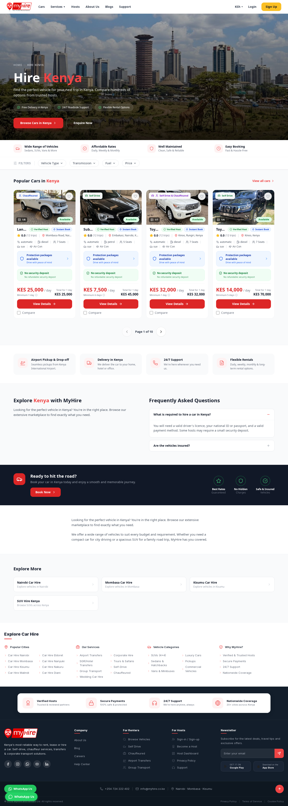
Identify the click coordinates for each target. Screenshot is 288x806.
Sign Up (271, 7)
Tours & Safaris (124, 661)
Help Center (82, 764)
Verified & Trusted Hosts (239, 655)
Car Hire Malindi (18, 672)
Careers (79, 756)
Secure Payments (234, 661)
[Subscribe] (279, 753)
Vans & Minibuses (163, 671)
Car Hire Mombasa (20, 661)
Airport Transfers (91, 655)
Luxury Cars (193, 655)
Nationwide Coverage (237, 672)
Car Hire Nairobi (18, 655)
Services (58, 7)
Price (128, 163)
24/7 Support (231, 666)
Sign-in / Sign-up (188, 739)
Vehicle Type (50, 163)
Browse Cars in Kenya (35, 123)
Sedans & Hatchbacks (159, 663)
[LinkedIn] (47, 764)
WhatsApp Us (22, 788)
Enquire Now (83, 123)
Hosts (75, 7)
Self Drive (134, 746)
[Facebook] (8, 764)
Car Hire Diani (51, 672)
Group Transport (91, 671)
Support (125, 7)
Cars (41, 7)
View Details (42, 304)
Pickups (190, 661)
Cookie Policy (276, 801)
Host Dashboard (187, 753)
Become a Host (187, 746)
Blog (77, 748)
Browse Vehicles (139, 739)
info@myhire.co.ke (152, 788)
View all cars (261, 181)
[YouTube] (37, 764)
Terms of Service (252, 801)
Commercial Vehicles (193, 669)
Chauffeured (122, 672)
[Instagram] (18, 764)
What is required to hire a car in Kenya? (182, 414)
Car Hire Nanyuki (53, 661)
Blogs (109, 7)
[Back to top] (279, 789)
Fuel (108, 163)
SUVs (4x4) (158, 655)
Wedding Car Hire (91, 676)
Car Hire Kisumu (18, 666)
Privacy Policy (186, 760)
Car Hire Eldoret (52, 655)
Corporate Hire (123, 655)
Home (17, 65)
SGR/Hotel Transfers (86, 663)
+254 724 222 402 (117, 788)
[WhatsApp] (27, 764)
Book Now (43, 492)
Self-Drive (120, 666)
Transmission (82, 163)
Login (252, 7)
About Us (92, 7)
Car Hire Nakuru (52, 666)
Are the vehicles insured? (171, 446)
